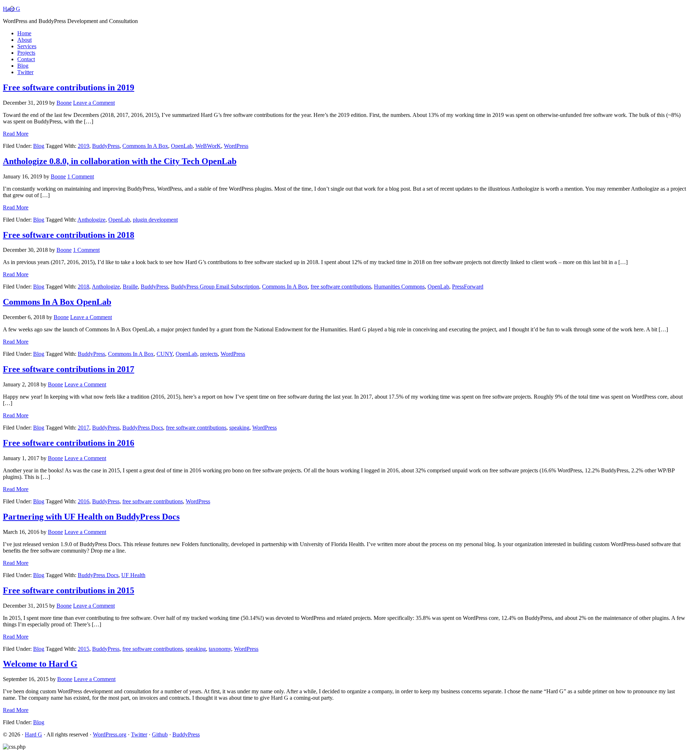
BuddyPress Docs (142, 428)
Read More (15, 134)
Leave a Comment (94, 103)
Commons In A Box (145, 146)
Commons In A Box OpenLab (57, 302)
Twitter (139, 734)
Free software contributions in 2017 (68, 369)
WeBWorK (208, 146)
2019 (83, 146)
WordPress (236, 146)
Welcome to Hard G (40, 663)
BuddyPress (105, 146)
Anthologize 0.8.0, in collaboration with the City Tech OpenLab (119, 161)
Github (160, 734)
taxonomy (220, 649)
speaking (239, 428)
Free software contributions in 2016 (68, 443)
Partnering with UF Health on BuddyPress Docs (91, 516)
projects (209, 354)
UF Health (133, 575)
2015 (83, 649)
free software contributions (341, 286)
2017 (83, 428)
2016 (83, 501)
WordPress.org (109, 734)
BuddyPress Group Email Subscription (215, 286)
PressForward (467, 286)
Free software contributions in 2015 (68, 590)
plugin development (155, 220)
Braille (130, 286)
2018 (83, 286)
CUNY (165, 354)
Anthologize (91, 220)
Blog (38, 146)
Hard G (11, 9)
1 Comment (80, 176)
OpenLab (182, 146)
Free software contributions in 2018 (68, 235)
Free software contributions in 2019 (68, 87)
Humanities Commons (399, 286)
